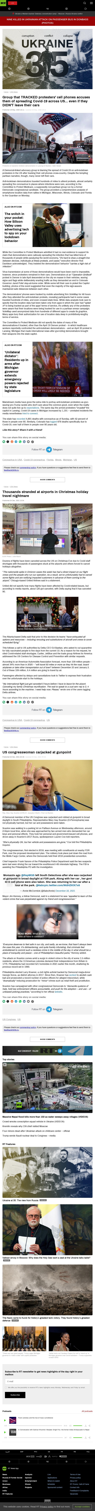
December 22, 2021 (65, 891)
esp (21, 1452)
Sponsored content (55, 1487)
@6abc (40, 885)
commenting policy (28, 468)
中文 (88, 1452)
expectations (33, 408)
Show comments (47, 480)
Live (49, 1474)
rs (75, 1452)
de (49, 1452)
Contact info (74, 1487)
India (4, 1491)
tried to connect (30, 413)
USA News (14, 92)
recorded (21, 419)
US (75, 460)
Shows (28, 1484)
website (58, 992)
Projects (28, 1487)
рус (35, 1452)
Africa (4, 1487)
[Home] (3, 3)
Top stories (8, 1059)
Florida (50, 460)
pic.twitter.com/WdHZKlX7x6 (62, 885)
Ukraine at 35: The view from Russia (20, 1200)
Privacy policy (75, 1478)
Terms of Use (75, 1474)
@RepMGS (28, 875)
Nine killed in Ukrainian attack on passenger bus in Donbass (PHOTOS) (47, 21)
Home (6, 92)
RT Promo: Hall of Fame (79, 1484)
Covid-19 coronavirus (34, 460)
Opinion (28, 1478)
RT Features (8, 1144)
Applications (52, 1478)
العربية (7, 1452)
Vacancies (74, 1494)
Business (6, 1484)
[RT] (30, 1457)
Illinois (58, 460)
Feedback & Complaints (79, 1491)
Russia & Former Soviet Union (12, 1479)
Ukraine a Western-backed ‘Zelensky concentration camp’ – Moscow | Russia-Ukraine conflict (49, 14)
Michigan (67, 460)
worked (72, 975)
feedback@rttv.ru (11, 470)
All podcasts (87, 1411)
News (4, 1474)
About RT (73, 1481)
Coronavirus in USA (12, 460)
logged (53, 421)
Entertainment (31, 1481)
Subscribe (15, 1395)
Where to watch (54, 1481)
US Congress (9, 1019)
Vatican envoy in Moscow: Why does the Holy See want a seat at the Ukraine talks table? (46, 1258)
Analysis (28, 1474)
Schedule (51, 1484)
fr (62, 1452)
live (12, 3)
